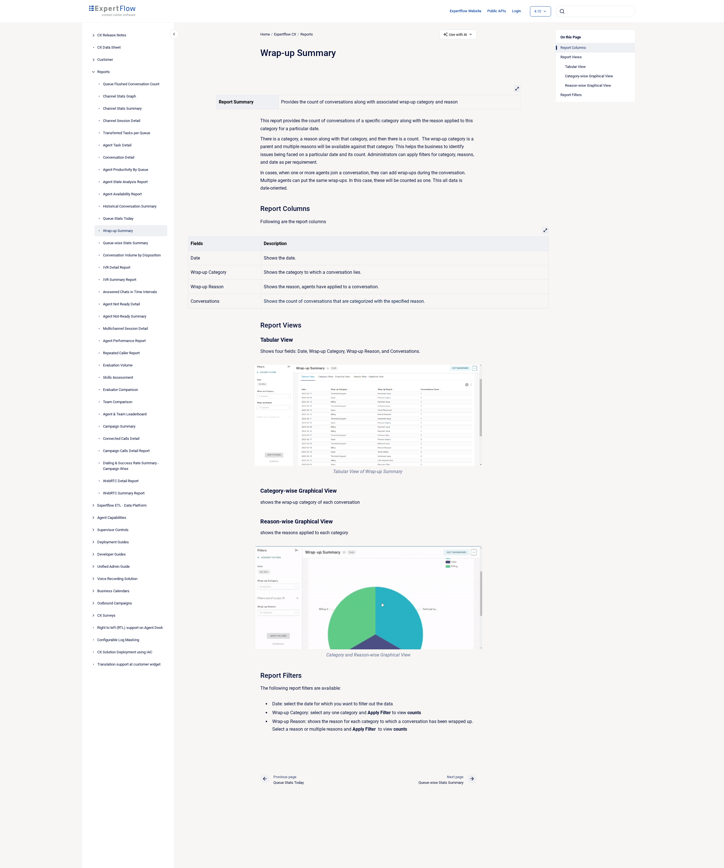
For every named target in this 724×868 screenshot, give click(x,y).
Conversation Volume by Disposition (132, 255)
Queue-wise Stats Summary (125, 243)
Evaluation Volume (118, 365)
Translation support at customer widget (128, 664)
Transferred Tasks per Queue (126, 133)
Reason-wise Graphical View (588, 85)
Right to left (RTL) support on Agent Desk (130, 627)
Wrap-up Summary (118, 231)
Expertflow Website (465, 11)
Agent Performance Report (124, 341)
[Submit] (562, 11)
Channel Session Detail (121, 121)
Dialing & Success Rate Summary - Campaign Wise (131, 466)
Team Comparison (117, 402)
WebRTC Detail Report (121, 480)
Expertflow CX (285, 34)
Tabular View (575, 67)
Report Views (571, 57)
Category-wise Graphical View (589, 76)
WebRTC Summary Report (124, 493)
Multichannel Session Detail (125, 328)
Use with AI (458, 34)
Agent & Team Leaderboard (125, 414)
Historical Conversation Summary (129, 206)
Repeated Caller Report (121, 353)
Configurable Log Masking (118, 639)
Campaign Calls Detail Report (126, 451)
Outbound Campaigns (114, 603)
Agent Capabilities (111, 517)
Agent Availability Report (122, 194)
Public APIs (496, 11)
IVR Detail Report (116, 267)
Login (516, 11)
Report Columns (573, 47)
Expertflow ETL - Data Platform (122, 505)
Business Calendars (113, 591)
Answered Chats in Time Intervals (130, 292)
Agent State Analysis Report (125, 182)
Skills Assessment (118, 377)
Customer (105, 59)
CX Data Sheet (109, 47)
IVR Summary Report (119, 279)
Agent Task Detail (117, 145)
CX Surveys (106, 615)
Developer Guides (111, 554)
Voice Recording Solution (117, 578)
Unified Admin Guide (113, 566)
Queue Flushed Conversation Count (131, 84)
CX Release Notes (111, 35)
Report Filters (571, 95)
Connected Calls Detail (121, 438)
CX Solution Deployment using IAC (124, 652)
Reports (103, 72)
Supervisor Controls (113, 529)
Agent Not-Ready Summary (124, 316)
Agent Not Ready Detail (121, 304)
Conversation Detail (118, 157)
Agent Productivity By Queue (125, 169)
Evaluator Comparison (120, 390)
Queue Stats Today (118, 218)
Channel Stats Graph (119, 96)
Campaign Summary (119, 426)
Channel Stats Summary (122, 108)
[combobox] (595, 11)
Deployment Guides (113, 542)
